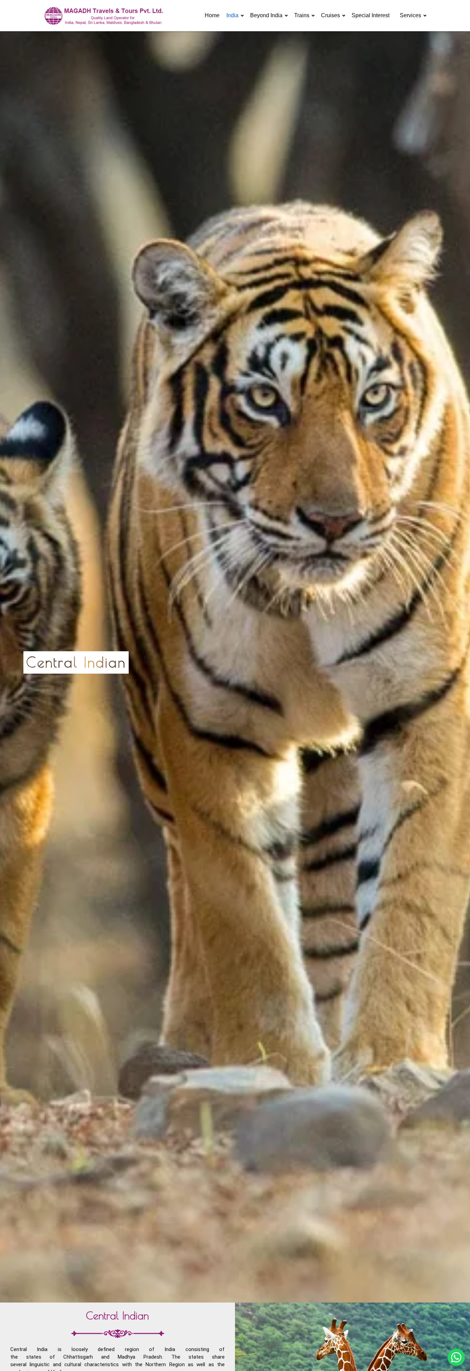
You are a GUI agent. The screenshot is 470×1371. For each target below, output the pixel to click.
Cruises (330, 15)
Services (410, 15)
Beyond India (266, 15)
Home (212, 15)
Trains (301, 15)
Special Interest (370, 15)
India (232, 15)
